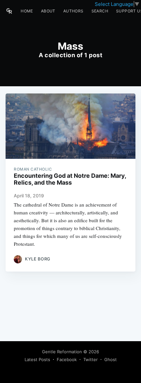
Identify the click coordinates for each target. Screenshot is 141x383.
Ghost (110, 359)
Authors (73, 10)
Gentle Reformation (62, 351)
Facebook (67, 359)
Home (27, 10)
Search (99, 10)
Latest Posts (37, 359)
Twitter (90, 359)
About (48, 10)
